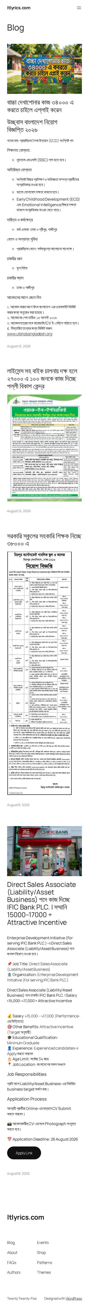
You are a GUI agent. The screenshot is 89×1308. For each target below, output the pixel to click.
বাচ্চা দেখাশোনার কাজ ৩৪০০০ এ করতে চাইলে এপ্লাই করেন (40, 105)
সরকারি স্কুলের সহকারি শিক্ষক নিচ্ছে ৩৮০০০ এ (44, 539)
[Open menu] (79, 8)
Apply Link (24, 1153)
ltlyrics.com (18, 7)
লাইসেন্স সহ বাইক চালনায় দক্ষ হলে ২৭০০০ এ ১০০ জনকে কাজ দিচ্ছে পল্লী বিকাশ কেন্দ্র (42, 378)
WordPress (74, 1298)
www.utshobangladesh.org (29, 333)
